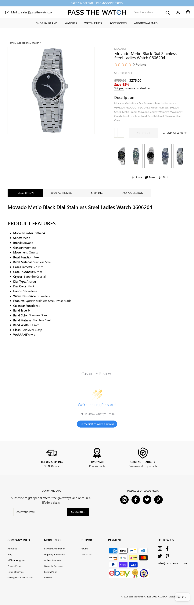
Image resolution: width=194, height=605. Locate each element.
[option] (97, 3)
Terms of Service (15, 571)
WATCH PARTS (93, 23)
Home (11, 42)
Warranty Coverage (53, 565)
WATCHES (71, 23)
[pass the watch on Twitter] (160, 556)
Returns (84, 548)
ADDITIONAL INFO (146, 23)
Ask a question (133, 192)
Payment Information (54, 548)
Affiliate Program (16, 560)
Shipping (119, 88)
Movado (120, 48)
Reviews (48, 577)
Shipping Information (54, 554)
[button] (174, 133)
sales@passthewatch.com (20, 577)
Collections (23, 42)
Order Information (53, 560)
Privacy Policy (14, 565)
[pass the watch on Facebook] (167, 548)
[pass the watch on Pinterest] (167, 556)
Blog (10, 554)
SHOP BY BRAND (46, 23)
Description (25, 192)
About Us (12, 548)
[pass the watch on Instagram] (160, 548)
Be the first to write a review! (97, 424)
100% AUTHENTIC (61, 192)
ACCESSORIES (118, 23)
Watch (35, 42)
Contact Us (86, 554)
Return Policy (50, 571)
